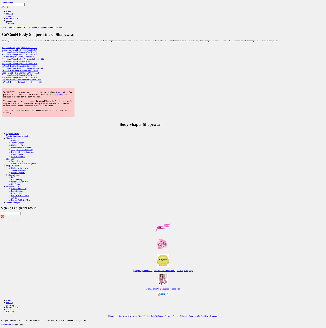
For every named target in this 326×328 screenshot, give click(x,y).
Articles (14, 198)
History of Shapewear (20, 195)
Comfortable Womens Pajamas (23, 163)
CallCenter (15, 184)
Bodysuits (15, 140)
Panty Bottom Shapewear (21, 147)
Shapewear (10, 138)
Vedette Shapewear (19, 170)
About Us (10, 16)
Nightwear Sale (12, 134)
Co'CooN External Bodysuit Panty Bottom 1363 (21, 80)
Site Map (9, 14)
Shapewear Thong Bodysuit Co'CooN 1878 (19, 64)
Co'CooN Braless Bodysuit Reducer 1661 (19, 66)
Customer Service (13, 175)
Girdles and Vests (18, 145)
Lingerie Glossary (18, 193)
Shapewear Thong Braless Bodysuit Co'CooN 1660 (23, 59)
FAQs (13, 177)
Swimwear (132, 316)
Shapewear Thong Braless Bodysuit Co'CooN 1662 (23, 68)
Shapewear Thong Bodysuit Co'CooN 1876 (19, 50)
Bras (140, 316)
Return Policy (61, 92)
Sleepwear (10, 159)
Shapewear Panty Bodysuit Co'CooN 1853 (19, 75)
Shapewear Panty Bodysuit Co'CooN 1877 (19, 61)
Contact (9, 20)
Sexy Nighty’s (17, 161)
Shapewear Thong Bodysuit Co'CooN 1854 (19, 77)
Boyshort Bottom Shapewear (23, 152)
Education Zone (12, 186)
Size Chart (57, 94)
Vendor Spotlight (13, 202)
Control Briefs (17, 154)
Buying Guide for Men (20, 200)
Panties (146, 316)
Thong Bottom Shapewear (21, 150)
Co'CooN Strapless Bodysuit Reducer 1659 (19, 57)
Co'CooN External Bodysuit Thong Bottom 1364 (22, 82)
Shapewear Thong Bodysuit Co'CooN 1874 (19, 54)
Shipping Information (19, 182)
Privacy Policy (12, 18)
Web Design (6, 325)
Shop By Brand (14, 27)
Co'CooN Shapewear (31, 27)
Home (8, 11)
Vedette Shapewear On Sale (17, 136)
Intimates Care (17, 191)
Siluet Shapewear (18, 173)
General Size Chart (18, 189)
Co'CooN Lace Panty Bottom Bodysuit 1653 (20, 70)
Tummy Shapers (17, 143)
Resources (214, 316)
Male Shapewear (18, 156)
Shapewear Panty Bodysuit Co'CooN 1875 (19, 48)
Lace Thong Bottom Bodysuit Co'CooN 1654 (20, 73)
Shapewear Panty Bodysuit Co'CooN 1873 (19, 52)
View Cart (10, 23)
